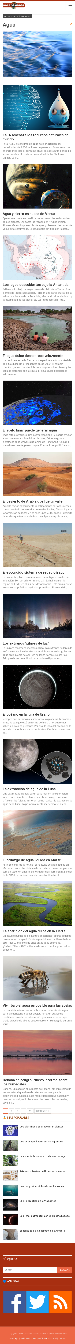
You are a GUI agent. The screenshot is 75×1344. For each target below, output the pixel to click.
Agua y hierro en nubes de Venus (29, 214)
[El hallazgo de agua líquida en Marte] (37, 832)
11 (30, 1111)
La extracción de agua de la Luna (29, 789)
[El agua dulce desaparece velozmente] (37, 328)
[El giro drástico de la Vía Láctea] (10, 1205)
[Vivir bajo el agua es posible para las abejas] (37, 978)
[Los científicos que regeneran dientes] (10, 1130)
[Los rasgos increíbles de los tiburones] (10, 1190)
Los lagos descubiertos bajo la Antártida (36, 285)
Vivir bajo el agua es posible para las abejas (37, 1005)
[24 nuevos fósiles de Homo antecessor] (10, 1175)
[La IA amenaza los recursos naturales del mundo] (37, 107)
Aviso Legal (13, 1339)
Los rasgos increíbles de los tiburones (42, 1186)
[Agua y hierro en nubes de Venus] (37, 186)
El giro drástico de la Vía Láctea (38, 1201)
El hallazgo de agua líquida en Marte (32, 860)
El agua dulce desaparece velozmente (33, 356)
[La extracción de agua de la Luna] (37, 761)
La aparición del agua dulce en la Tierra (34, 931)
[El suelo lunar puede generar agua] (37, 403)
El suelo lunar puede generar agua (30, 430)
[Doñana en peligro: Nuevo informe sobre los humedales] (37, 1052)
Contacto (62, 1339)
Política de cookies (28, 1339)
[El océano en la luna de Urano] (37, 687)
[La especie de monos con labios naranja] (10, 1160)
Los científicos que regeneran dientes (41, 1126)
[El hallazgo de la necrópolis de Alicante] (10, 1234)
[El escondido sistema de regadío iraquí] (37, 545)
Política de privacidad (47, 1339)
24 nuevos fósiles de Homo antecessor (42, 1171)
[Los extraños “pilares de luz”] (37, 616)
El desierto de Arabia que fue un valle (32, 501)
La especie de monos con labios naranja (42, 1156)
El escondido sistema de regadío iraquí (34, 572)
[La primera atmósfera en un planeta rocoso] (10, 1219)
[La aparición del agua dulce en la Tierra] (37, 903)
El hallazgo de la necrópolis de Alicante (42, 1230)
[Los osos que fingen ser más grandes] (10, 1145)
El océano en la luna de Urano (26, 714)
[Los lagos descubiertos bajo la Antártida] (37, 257)
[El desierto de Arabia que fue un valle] (37, 474)
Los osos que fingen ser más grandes (41, 1141)
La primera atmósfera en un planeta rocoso (45, 1216)
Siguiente (41, 1111)
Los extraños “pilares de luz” (26, 643)
